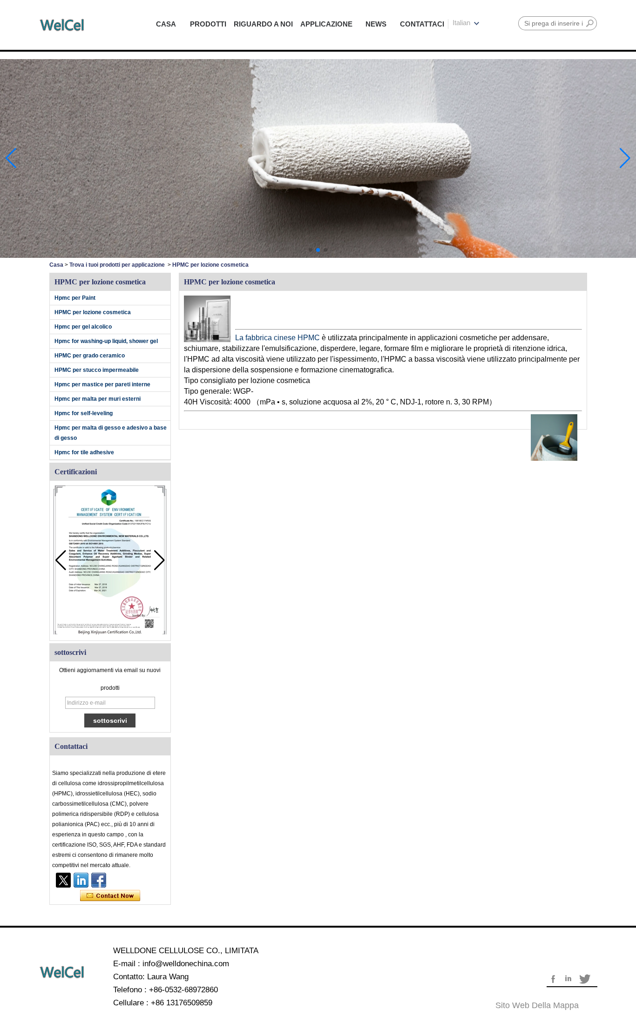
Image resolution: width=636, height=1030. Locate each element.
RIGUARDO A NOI (263, 24)
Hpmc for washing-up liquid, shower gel (106, 341)
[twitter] (63, 880)
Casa (56, 265)
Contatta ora (110, 896)
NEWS (375, 24)
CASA (166, 24)
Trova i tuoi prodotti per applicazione (117, 265)
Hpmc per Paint (74, 298)
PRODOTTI (208, 24)
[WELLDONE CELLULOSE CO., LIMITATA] (62, 25)
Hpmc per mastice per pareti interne (102, 384)
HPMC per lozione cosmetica (92, 312)
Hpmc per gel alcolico (83, 326)
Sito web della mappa (537, 1005)
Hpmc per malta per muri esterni (97, 399)
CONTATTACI (422, 24)
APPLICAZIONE (326, 24)
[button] (310, 250)
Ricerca (590, 23)
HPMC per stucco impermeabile (96, 370)
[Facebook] (98, 880)
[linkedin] (81, 880)
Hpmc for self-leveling (83, 413)
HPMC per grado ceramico (89, 355)
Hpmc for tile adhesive (84, 452)
